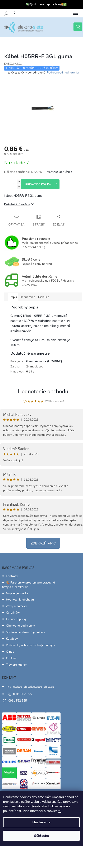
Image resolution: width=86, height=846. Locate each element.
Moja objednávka (17, 593)
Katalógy (12, 639)
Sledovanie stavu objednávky (25, 632)
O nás (10, 652)
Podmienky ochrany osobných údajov (30, 645)
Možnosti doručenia (59, 172)
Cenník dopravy (16, 619)
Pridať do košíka (38, 184)
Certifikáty (13, 613)
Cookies (11, 658)
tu (59, 811)
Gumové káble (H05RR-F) (44, 361)
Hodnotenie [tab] (27, 297)
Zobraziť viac (43, 543)
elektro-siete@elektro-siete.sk (33, 687)
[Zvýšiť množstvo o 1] (19, 181)
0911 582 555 (22, 694)
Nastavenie (41, 822)
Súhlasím (41, 835)
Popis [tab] (13, 297)
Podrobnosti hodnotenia (63, 73)
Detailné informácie (17, 204)
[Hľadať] (6, 13)
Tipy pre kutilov (16, 665)
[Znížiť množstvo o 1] (19, 186)
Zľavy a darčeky (16, 606)
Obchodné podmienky (20, 626)
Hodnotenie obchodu (43, 391)
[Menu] (75, 13)
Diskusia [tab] (43, 297)
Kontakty (12, 576)
